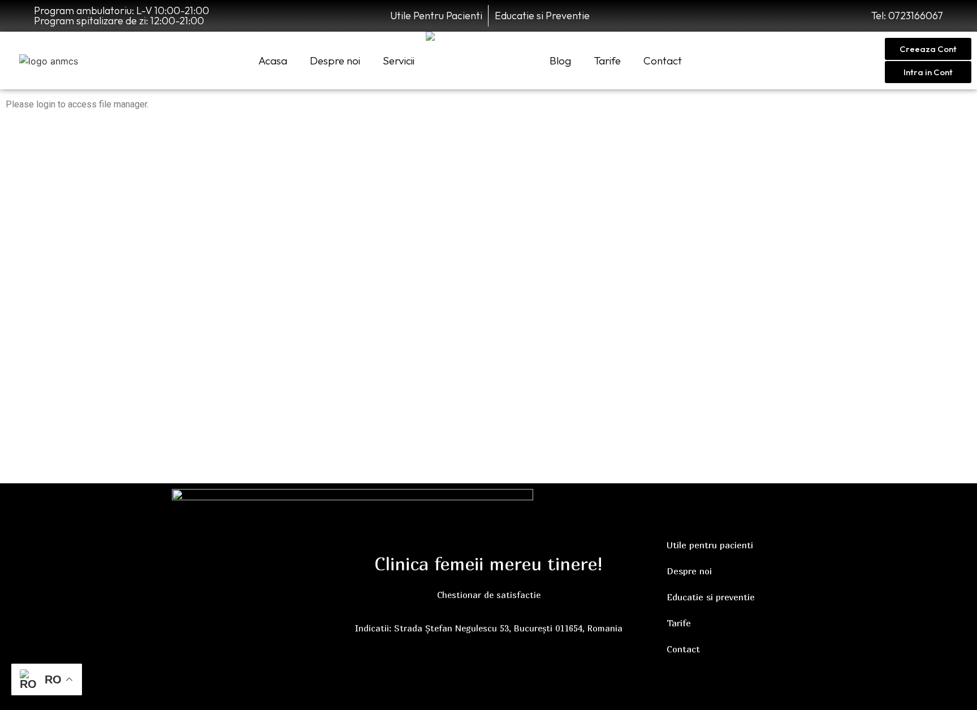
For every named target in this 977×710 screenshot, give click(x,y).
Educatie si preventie (711, 597)
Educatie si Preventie (542, 15)
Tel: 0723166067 (907, 15)
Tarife (607, 60)
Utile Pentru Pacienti (436, 15)
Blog (560, 60)
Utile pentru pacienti (710, 545)
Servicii (398, 60)
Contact (662, 60)
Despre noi (335, 60)
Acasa (272, 60)
